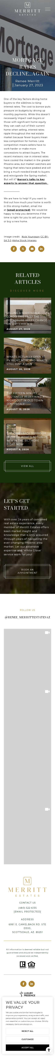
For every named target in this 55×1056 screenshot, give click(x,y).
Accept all (28, 1047)
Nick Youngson (31, 236)
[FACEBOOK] (23, 984)
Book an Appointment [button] (27, 571)
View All (27, 466)
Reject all (27, 1031)
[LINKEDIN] (32, 984)
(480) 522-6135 (27, 908)
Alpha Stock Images (24, 240)
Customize (28, 1039)
